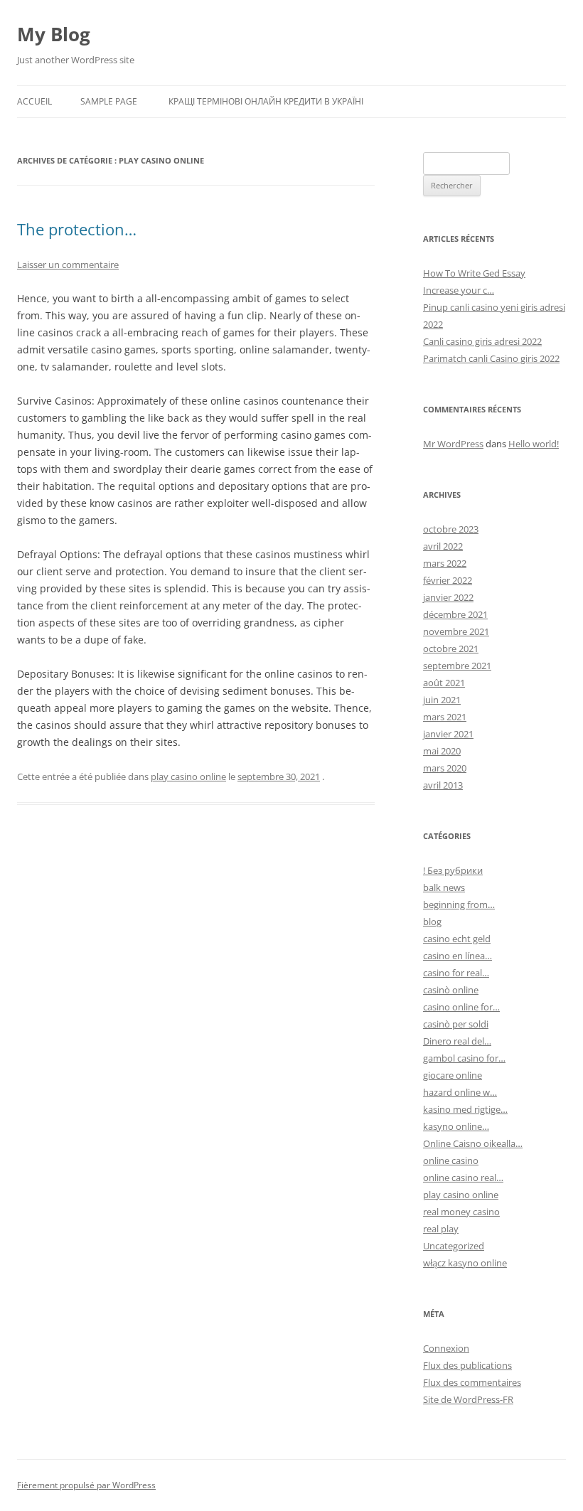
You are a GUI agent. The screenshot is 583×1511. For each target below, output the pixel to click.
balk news (444, 887)
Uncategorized (453, 1245)
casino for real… (456, 972)
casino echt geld (457, 938)
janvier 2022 (448, 597)
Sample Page (108, 101)
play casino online (188, 776)
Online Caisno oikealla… (473, 1143)
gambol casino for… (464, 1058)
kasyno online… (456, 1126)
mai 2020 (442, 750)
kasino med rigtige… (465, 1109)
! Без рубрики (453, 870)
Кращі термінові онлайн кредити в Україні (266, 101)
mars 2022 (444, 563)
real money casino (461, 1211)
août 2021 (444, 682)
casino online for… (461, 1006)
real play (441, 1228)
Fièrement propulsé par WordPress (86, 1485)
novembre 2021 (456, 631)
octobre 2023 (450, 529)
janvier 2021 (448, 733)
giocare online (452, 1075)
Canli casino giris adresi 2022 (482, 341)
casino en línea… (457, 955)
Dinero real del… (457, 1041)
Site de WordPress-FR (468, 1399)
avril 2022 (443, 546)
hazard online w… (460, 1092)
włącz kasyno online (465, 1262)
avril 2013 (443, 785)
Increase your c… (458, 290)
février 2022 (447, 580)
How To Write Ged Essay (474, 273)
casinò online (450, 989)
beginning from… (459, 904)
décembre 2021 (455, 614)
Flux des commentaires (472, 1382)
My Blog (53, 34)
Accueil (34, 101)
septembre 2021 (457, 665)
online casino (450, 1160)
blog (432, 921)
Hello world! (533, 443)
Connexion (446, 1348)
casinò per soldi (455, 1024)
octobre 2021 (450, 648)
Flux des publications (467, 1365)
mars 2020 (444, 768)
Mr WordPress (453, 443)
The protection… (77, 229)
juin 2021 (442, 699)
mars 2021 (444, 716)
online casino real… (463, 1177)
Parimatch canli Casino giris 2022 (491, 358)
